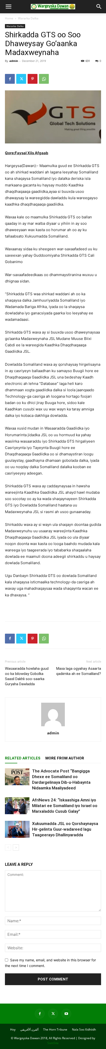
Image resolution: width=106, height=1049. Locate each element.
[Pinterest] (32, 79)
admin (13, 61)
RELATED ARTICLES (22, 758)
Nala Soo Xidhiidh (84, 1029)
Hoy (13, 1029)
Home (9, 18)
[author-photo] (53, 726)
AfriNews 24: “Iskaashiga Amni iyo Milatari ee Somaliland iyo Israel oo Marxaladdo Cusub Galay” (64, 805)
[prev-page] (8, 847)
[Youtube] (66, 1014)
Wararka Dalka (28, 18)
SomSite (53, 1043)
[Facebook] (10, 79)
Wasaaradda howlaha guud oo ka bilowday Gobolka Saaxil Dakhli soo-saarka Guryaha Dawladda (27, 676)
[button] (8, 6)
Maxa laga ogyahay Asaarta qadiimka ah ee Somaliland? (78, 671)
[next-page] (16, 847)
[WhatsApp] (44, 79)
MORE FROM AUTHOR (64, 758)
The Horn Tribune (55, 1029)
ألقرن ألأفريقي (29, 1029)
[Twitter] (21, 79)
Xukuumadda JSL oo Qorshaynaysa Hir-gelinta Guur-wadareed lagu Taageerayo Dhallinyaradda (65, 829)
